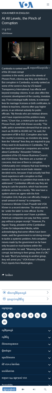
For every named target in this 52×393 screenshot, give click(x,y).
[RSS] (37, 315)
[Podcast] (44, 315)
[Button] (7, 275)
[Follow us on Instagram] (24, 315)
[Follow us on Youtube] (17, 315)
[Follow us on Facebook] (4, 315)
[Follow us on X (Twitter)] (11, 315)
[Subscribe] (4, 322)
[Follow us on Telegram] (31, 315)
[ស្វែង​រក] (45, 389)
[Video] (23, 389)
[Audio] (34, 389)
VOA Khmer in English (15, 13)
